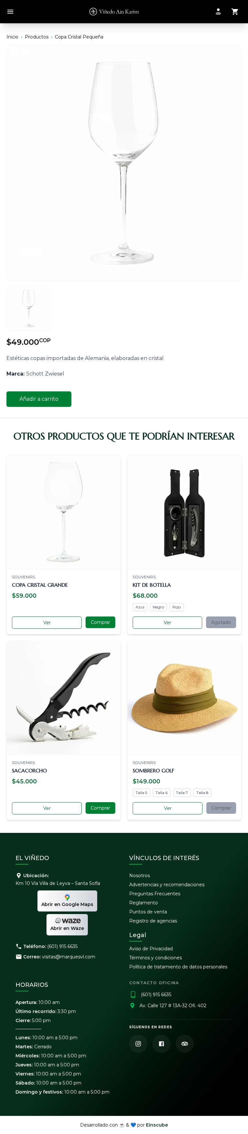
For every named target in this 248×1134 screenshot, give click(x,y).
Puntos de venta (148, 912)
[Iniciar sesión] (218, 11)
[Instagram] (138, 1044)
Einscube (157, 1125)
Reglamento (143, 903)
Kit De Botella (152, 585)
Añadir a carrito (38, 399)
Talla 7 (182, 792)
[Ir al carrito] (235, 11)
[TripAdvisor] (185, 1044)
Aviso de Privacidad (151, 949)
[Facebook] (161, 1044)
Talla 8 (202, 792)
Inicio (12, 37)
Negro (158, 607)
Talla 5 (141, 792)
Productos (36, 37)
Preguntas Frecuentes (154, 894)
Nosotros (139, 875)
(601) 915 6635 (62, 946)
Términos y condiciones (155, 958)
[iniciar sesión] (218, 11)
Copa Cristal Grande (40, 585)
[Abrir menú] (10, 12)
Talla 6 (162, 792)
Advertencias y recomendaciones (166, 885)
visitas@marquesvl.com (68, 957)
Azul (140, 607)
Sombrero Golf (153, 770)
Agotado (221, 622)
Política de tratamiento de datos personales (178, 967)
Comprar (100, 622)
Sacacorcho (29, 770)
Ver (47, 623)
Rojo (176, 607)
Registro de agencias (153, 921)
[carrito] (235, 11)
